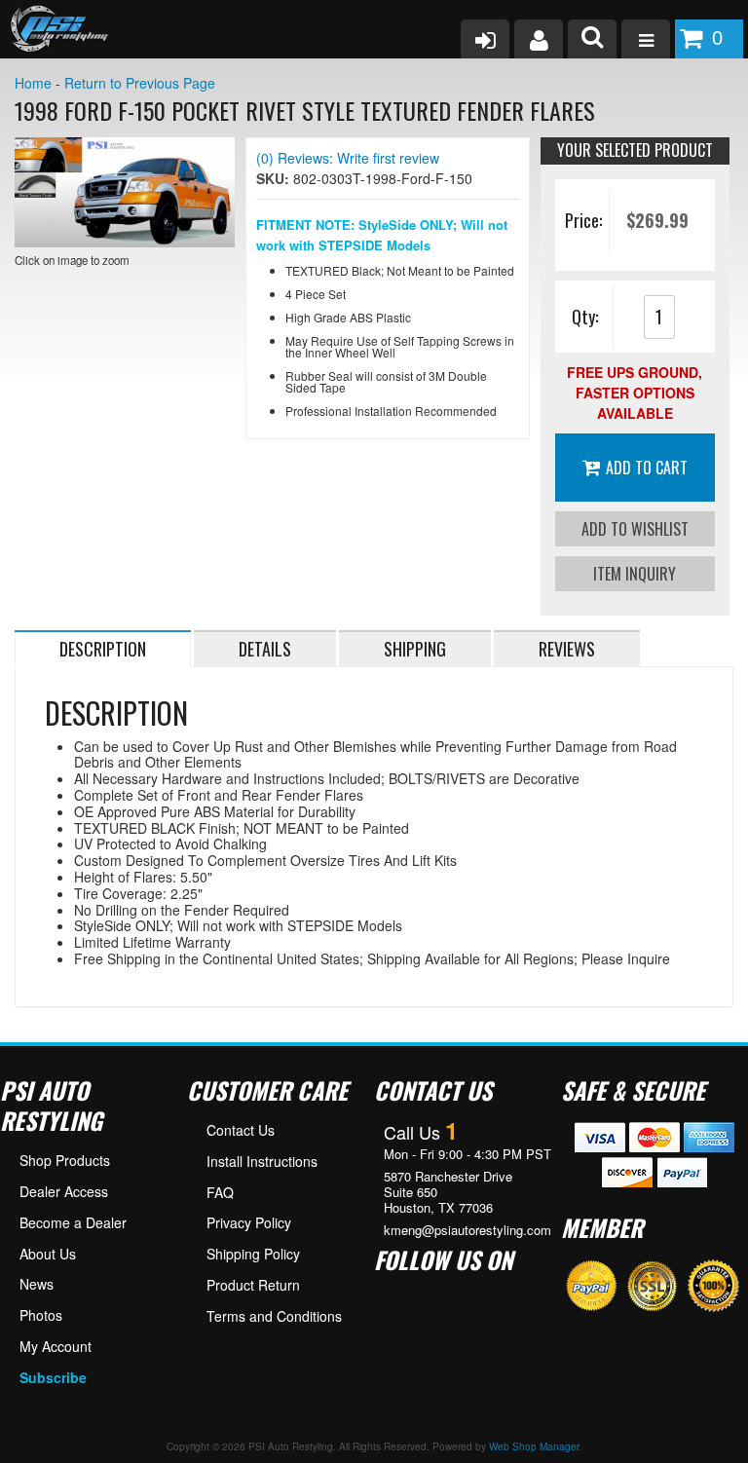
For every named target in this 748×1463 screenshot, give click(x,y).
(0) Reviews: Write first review (347, 158)
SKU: (274, 178)
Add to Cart (647, 467)
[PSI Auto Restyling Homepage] (54, 29)
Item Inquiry (634, 573)
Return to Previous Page (139, 83)
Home (33, 83)
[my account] (538, 38)
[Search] (592, 38)
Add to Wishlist (635, 529)
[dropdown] (645, 38)
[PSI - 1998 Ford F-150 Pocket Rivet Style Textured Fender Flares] (125, 192)
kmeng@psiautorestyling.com (467, 1230)
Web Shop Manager (534, 1446)
